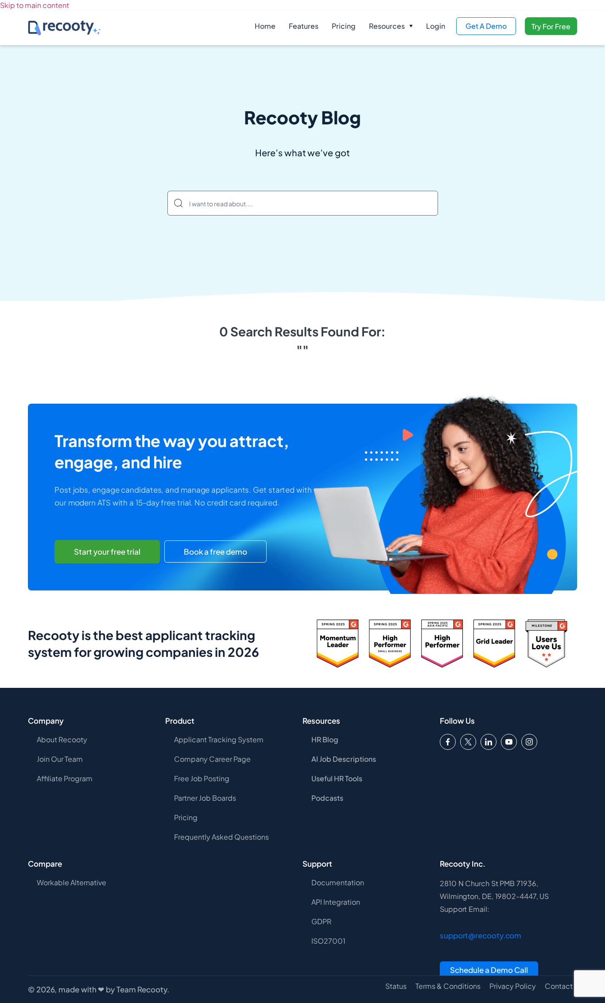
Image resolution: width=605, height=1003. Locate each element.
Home (265, 26)
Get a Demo (486, 26)
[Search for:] (302, 203)
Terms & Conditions (448, 986)
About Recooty (62, 739)
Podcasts (327, 797)
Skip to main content (34, 5)
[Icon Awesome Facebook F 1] (448, 742)
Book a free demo (215, 551)
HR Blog (324, 739)
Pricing (344, 26)
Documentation (337, 882)
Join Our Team (60, 759)
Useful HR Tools (336, 778)
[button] (391, 26)
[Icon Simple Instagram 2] (529, 742)
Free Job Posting (201, 778)
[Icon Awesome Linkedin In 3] (488, 742)
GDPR (321, 921)
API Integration (335, 902)
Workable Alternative (71, 882)
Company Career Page (212, 759)
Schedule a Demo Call (489, 970)
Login (435, 26)
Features (303, 26)
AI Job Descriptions (343, 759)
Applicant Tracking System (219, 739)
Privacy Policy (512, 986)
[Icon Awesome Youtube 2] (509, 742)
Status (396, 986)
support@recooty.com (480, 935)
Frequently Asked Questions (221, 836)
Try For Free (550, 26)
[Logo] (468, 742)
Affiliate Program (65, 778)
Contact (559, 986)
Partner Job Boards (205, 797)
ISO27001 (328, 940)
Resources (387, 26)
